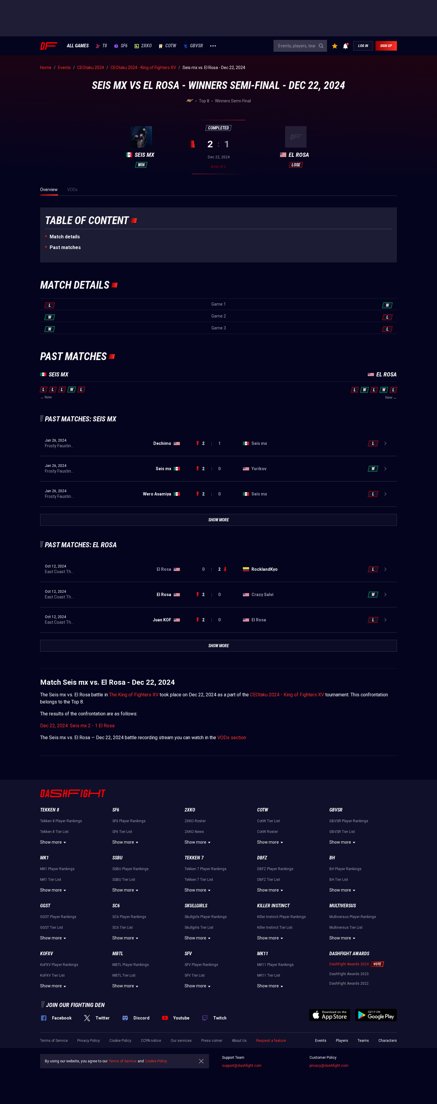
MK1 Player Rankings (57, 869)
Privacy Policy (88, 1041)
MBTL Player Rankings (130, 965)
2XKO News (194, 832)
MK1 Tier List (50, 880)
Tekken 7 (194, 858)
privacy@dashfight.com (328, 1066)
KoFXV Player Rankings (59, 965)
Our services (181, 1041)
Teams (363, 1041)
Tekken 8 (49, 810)
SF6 (124, 45)
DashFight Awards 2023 (349, 974)
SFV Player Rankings (201, 965)
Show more (51, 842)
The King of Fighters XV (133, 695)
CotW (170, 45)
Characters (387, 1041)
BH (332, 858)
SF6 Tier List (122, 832)
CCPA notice (151, 1041)
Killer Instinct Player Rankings (281, 917)
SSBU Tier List (123, 880)
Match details (65, 237)
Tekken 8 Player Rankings (61, 821)
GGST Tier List (51, 927)
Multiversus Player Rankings (352, 917)
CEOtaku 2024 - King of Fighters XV (287, 695)
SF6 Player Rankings (129, 821)
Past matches (65, 247)
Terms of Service (54, 1041)
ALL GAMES (78, 45)
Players (342, 1041)
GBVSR (196, 45)
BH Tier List (338, 880)
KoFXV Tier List (52, 975)
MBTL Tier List (124, 975)
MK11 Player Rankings (275, 965)
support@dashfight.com (242, 1066)
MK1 (44, 858)
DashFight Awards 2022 (349, 983)
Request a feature (271, 1041)
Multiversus (342, 905)
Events (320, 1041)
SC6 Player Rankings (129, 917)
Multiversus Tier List (346, 927)
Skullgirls (196, 905)
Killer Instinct (273, 905)
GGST (45, 905)
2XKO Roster (195, 821)
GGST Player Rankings (58, 917)
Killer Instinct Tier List (275, 927)
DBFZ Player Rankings (275, 869)
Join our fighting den (75, 1004)
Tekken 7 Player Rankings (206, 869)
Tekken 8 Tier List (54, 832)
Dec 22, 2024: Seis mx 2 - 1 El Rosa (77, 725)
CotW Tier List (268, 821)
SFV (188, 953)
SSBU (117, 858)
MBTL (117, 953)
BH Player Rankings (345, 869)
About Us (239, 1041)
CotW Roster (267, 832)
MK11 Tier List (268, 975)
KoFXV (46, 953)
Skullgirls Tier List (199, 927)
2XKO (146, 45)
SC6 (116, 905)
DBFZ (262, 858)
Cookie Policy (120, 1041)
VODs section (231, 737)
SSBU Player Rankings (130, 869)
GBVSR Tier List (342, 832)
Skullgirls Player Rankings (206, 917)
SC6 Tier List (122, 927)
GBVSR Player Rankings (348, 821)
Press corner (211, 1041)
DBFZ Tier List (268, 880)
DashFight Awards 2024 (349, 964)
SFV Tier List (195, 975)
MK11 (262, 953)
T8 (104, 45)
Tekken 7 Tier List (199, 880)
